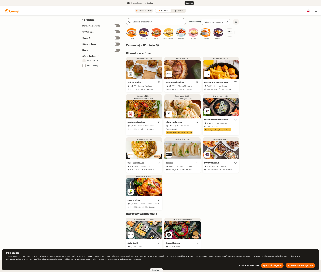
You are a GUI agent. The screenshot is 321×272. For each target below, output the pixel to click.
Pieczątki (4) (92, 65)
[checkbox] (131, 34)
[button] (10, 11)
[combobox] (158, 21)
